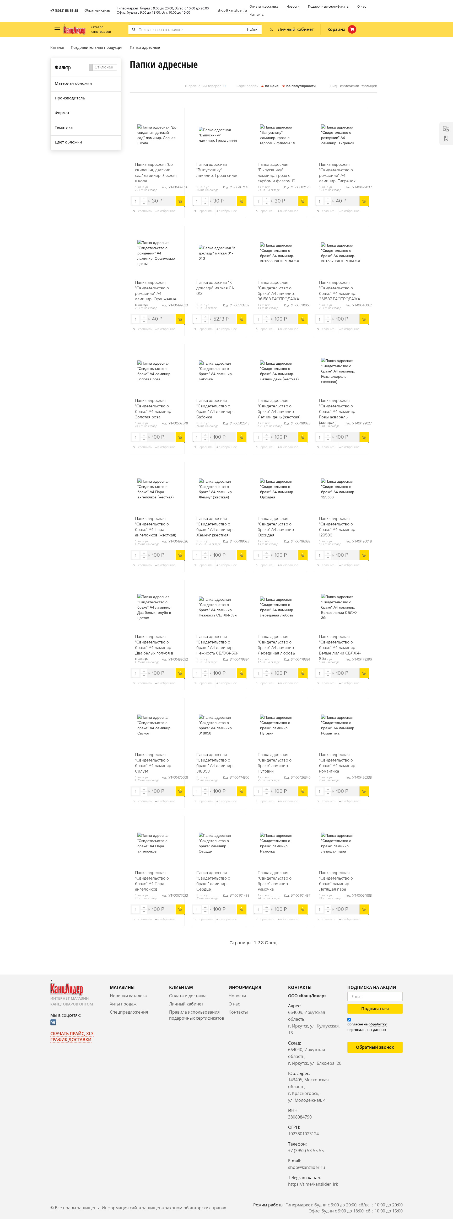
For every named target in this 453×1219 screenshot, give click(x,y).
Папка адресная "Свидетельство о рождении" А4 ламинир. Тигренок (337, 171)
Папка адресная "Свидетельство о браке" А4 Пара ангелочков (152, 879)
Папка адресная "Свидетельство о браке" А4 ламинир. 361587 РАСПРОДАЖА (339, 289)
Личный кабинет (186, 1004)
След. (271, 942)
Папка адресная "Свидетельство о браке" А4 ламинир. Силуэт (153, 761)
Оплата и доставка (264, 6)
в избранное (166, 211)
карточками (349, 86)
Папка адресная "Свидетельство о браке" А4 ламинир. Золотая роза (153, 407)
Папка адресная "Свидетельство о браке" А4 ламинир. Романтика (337, 761)
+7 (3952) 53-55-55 (64, 10)
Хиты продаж (123, 1004)
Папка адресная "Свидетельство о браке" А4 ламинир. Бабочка (215, 407)
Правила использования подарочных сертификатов (196, 1015)
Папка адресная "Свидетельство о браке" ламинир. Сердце (213, 879)
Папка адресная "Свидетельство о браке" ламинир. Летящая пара (336, 879)
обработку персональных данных (367, 1027)
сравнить (145, 211)
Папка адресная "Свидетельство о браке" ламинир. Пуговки (275, 761)
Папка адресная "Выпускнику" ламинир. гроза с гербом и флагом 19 (276, 171)
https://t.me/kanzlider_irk (313, 1184)
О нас (361, 6)
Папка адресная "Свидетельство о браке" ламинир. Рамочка (275, 879)
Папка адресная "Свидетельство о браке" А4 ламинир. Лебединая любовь (276, 643)
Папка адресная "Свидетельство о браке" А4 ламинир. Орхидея (276, 525)
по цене (271, 86)
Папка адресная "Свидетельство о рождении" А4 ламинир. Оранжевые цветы (155, 289)
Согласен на (367, 1027)
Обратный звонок (375, 1047)
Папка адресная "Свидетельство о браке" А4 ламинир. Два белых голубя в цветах (154, 643)
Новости (293, 6)
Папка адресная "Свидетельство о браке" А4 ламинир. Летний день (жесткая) (279, 407)
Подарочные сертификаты (328, 6)
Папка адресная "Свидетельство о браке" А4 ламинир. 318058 (215, 761)
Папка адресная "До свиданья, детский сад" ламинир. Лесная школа (156, 171)
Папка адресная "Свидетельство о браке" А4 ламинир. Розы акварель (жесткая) (337, 407)
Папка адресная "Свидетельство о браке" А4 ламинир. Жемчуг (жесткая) (215, 525)
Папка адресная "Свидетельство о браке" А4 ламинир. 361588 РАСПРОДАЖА (278, 289)
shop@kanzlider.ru (232, 10)
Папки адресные (145, 47)
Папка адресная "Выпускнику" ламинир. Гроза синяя (217, 170)
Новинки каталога (128, 996)
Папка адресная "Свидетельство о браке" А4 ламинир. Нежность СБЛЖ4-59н (217, 643)
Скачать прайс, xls (72, 1033)
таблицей (369, 86)
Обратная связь (97, 10)
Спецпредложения (129, 1012)
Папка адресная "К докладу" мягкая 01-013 (215, 288)
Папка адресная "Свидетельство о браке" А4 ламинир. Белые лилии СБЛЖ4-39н (340, 643)
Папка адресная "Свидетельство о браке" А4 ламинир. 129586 (337, 525)
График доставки (70, 1039)
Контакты (257, 14)
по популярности (300, 86)
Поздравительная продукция (97, 47)
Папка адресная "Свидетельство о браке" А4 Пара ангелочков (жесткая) (155, 525)
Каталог (57, 47)
